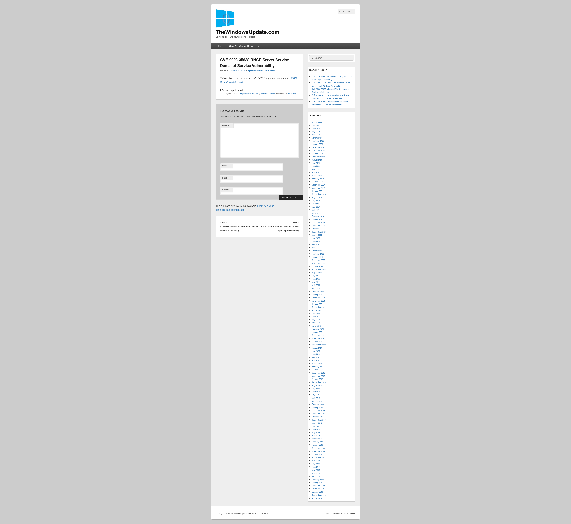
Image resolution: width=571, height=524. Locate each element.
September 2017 (319, 457)
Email (224, 177)
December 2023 (318, 222)
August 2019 (317, 385)
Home (221, 46)
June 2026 (316, 128)
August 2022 (317, 272)
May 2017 (316, 470)
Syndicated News (255, 70)
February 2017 (318, 479)
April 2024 (316, 209)
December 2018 (318, 410)
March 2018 (317, 438)
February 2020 (318, 366)
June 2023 (316, 241)
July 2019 (316, 388)
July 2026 (316, 125)
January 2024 (317, 219)
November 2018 (318, 413)
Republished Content (249, 93)
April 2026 (316, 134)
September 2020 (319, 344)
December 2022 (318, 260)
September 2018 (319, 419)
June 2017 (316, 466)
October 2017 (317, 454)
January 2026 (317, 144)
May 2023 (316, 244)
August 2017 (317, 460)
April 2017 (316, 473)
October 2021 (317, 303)
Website (225, 189)
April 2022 (316, 285)
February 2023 (318, 253)
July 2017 (316, 463)
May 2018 (316, 432)
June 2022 (316, 278)
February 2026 (318, 140)
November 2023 (318, 225)
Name (224, 165)
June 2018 (316, 429)
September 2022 (319, 269)
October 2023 (317, 228)
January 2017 (317, 482)
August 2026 (317, 122)
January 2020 (317, 369)
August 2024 (317, 197)
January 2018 (317, 444)
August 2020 (317, 347)
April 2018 (316, 435)
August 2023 (317, 234)
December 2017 (318, 448)
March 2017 (317, 476)
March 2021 (317, 325)
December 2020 (318, 335)
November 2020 (318, 338)
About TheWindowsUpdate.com (244, 46)
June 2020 (316, 354)
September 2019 (319, 382)
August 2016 (317, 498)
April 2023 (316, 247)
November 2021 (318, 300)
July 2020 (316, 350)
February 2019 (318, 404)
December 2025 (318, 147)
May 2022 (316, 281)
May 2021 (316, 319)
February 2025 (318, 178)
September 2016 (319, 495)
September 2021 (319, 307)
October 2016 (317, 491)
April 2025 (316, 172)
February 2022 (318, 291)
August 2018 (317, 422)
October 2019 (317, 379)
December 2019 (318, 372)
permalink (292, 93)
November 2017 (318, 451)
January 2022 (317, 294)
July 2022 (316, 275)
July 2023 (316, 238)
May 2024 (316, 206)
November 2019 (318, 375)
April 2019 (316, 397)
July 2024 (316, 200)
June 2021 (316, 316)
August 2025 (317, 159)
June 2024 (316, 203)
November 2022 (318, 263)
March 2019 (317, 401)
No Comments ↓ (272, 70)
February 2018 (318, 441)
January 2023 (317, 256)
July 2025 (316, 162)
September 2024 (319, 194)
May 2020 (316, 357)
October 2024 (317, 191)
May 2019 (316, 394)
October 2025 (317, 153)
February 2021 (318, 328)
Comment (227, 125)
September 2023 (319, 231)
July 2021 (316, 313)
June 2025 (316, 166)
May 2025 (316, 169)
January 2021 (317, 332)
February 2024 (318, 216)
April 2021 (316, 322)
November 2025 (318, 150)
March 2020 (317, 363)
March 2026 (317, 137)
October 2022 (317, 266)
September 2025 (319, 156)
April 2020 (316, 360)
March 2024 (317, 213)
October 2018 (317, 416)
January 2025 (317, 181)
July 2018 (316, 426)
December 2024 (318, 184)
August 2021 (317, 310)
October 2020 (317, 341)
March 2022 (317, 288)
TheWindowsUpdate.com (247, 32)
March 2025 (317, 175)
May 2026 (316, 131)
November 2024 (318, 187)
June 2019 (316, 391)
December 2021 (318, 297)
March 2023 (317, 250)
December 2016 (318, 485)
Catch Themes (349, 513)
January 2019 (317, 407)
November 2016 (318, 488)
